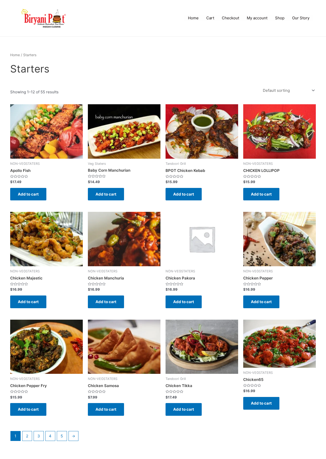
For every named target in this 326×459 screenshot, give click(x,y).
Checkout (230, 18)
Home (193, 18)
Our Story (300, 18)
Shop (279, 18)
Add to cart (28, 194)
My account (257, 18)
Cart (210, 18)
